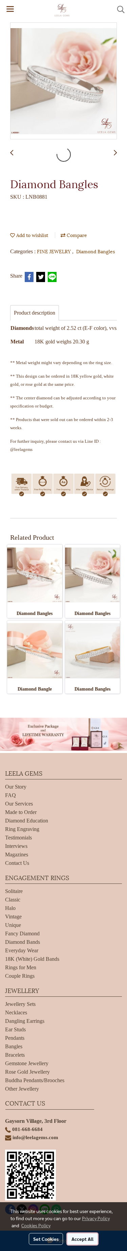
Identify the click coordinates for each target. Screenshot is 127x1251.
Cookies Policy (35, 1225)
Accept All (82, 1239)
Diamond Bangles (95, 251)
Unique (13, 925)
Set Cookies (46, 1239)
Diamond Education (26, 820)
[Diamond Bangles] (63, 81)
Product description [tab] (34, 313)
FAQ (10, 795)
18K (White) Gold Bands (32, 959)
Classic (12, 899)
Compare (76, 234)
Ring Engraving (22, 829)
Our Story (15, 787)
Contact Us (17, 863)
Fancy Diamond (22, 933)
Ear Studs (15, 1029)
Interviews (16, 846)
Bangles (13, 1046)
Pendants (14, 1038)
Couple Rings (20, 976)
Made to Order (21, 812)
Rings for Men (20, 967)
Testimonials (18, 837)
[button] (118, 9)
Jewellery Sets (20, 1004)
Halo (10, 908)
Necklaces (16, 1012)
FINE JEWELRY (54, 251)
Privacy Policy (96, 1218)
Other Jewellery (22, 1089)
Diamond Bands (22, 942)
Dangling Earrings (24, 1021)
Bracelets (15, 1055)
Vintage (13, 916)
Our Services (19, 804)
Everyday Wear (21, 950)
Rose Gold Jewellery (27, 1072)
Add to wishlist (31, 234)
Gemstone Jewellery (26, 1063)
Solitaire (14, 891)
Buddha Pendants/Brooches (34, 1080)
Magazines (16, 854)
